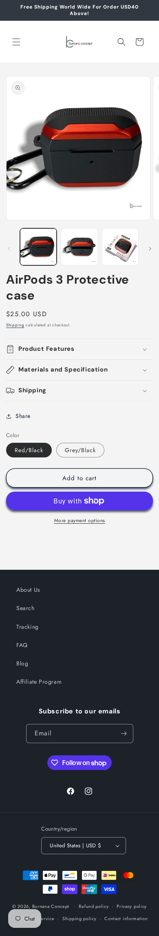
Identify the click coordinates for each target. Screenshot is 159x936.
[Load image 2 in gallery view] (79, 246)
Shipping (15, 325)
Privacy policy (132, 906)
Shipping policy (79, 918)
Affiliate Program (39, 682)
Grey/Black (80, 450)
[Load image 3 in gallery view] (120, 246)
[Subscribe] (124, 733)
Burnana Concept (51, 906)
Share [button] (23, 416)
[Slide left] (9, 249)
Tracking (27, 627)
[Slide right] (150, 249)
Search (25, 608)
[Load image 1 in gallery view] (38, 246)
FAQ (22, 645)
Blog (22, 663)
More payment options (79, 520)
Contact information (126, 918)
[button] (16, 42)
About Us (28, 590)
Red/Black (29, 450)
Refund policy (93, 906)
